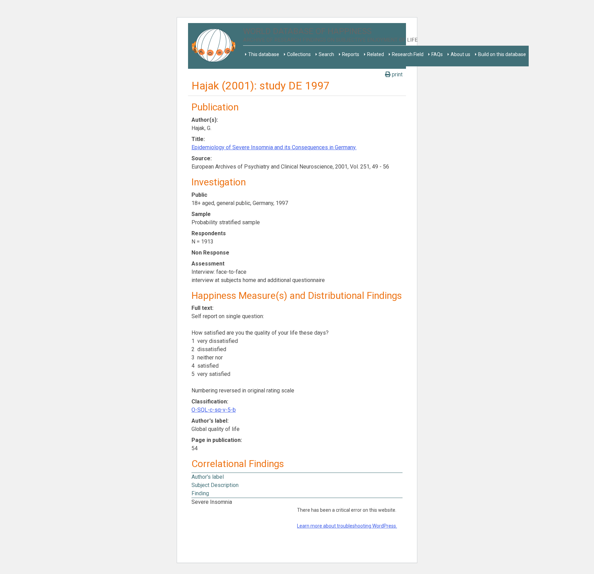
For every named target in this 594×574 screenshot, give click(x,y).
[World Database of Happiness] (215, 46)
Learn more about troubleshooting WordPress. (347, 526)
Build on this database (502, 54)
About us (460, 54)
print (396, 74)
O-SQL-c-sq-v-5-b (213, 410)
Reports (350, 54)
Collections (299, 54)
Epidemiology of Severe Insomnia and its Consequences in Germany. (273, 147)
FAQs (437, 54)
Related (375, 54)
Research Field (408, 54)
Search (326, 54)
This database (263, 54)
